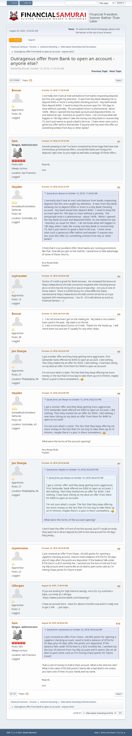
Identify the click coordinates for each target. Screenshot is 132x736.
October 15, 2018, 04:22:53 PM (55, 351)
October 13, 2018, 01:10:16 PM (55, 141)
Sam (15, 141)
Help (96, 732)
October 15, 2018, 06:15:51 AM (55, 313)
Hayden (17, 187)
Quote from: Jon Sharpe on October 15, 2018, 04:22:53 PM (74, 399)
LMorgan (18, 585)
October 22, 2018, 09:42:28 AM (55, 548)
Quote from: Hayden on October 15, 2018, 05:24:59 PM (72, 469)
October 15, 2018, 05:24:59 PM (55, 393)
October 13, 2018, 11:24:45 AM (55, 90)
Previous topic (99, 71)
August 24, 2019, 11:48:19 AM (55, 585)
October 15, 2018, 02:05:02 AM (55, 276)
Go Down (14, 80)
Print (119, 80)
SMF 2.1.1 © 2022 (14, 733)
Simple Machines (30, 733)
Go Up (13, 694)
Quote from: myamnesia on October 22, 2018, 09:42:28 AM (74, 629)
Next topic (115, 71)
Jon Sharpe (19, 351)
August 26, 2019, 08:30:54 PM (55, 623)
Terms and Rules (108, 732)
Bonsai (16, 90)
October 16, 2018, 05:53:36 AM (55, 463)
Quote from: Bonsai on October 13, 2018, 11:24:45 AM (72, 193)
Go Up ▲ (121, 732)
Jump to (77, 712)
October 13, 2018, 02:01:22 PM (55, 186)
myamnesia (20, 548)
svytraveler (19, 276)
